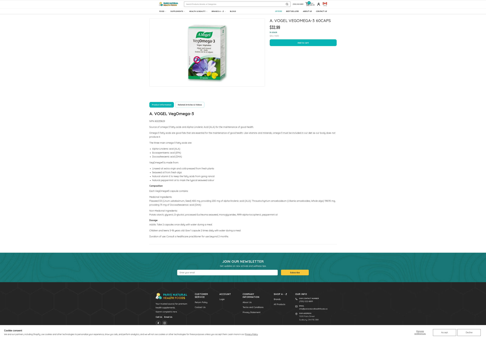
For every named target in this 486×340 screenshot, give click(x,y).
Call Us (159, 317)
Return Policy (201, 302)
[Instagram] (164, 323)
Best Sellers (292, 11)
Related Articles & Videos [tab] (190, 105)
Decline (469, 332)
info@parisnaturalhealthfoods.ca (313, 309)
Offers (278, 11)
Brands (277, 299)
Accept (444, 332)
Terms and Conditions (253, 307)
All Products (279, 304)
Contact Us (321, 11)
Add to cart (303, 43)
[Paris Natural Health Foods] (168, 4)
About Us (307, 11)
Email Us (168, 317)
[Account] (319, 4)
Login (222, 299)
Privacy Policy (251, 334)
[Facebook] (158, 323)
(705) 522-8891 (306, 301)
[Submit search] (287, 4)
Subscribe (295, 272)
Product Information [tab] (161, 105)
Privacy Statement (251, 312)
